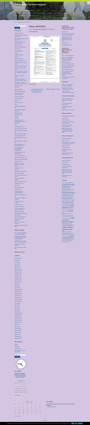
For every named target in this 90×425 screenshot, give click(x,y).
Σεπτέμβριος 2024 (18, 299)
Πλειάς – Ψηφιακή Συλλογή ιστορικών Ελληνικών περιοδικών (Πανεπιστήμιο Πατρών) (67, 73)
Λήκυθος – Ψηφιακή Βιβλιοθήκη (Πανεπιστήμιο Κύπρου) (68, 66)
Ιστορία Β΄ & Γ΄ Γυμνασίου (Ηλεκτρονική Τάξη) (67, 126)
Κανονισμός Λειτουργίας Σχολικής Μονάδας (19, 94)
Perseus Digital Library (66, 160)
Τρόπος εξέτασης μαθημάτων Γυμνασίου (20, 198)
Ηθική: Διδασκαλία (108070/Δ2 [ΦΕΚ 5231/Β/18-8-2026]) (21, 233)
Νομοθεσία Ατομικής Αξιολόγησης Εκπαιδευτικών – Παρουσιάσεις (21, 121)
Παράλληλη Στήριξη (18, 161)
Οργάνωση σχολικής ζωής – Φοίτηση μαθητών (20, 153)
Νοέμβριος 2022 (18, 330)
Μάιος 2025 (17, 285)
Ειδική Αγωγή (17, 13)
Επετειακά (17, 87)
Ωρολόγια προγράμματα (67, 239)
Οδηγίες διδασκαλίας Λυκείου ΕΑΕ (20, 138)
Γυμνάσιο (38, 10)
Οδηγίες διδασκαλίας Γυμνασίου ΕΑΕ (21, 131)
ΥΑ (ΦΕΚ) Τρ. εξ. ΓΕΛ (19, 204)
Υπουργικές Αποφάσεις (19, 211)
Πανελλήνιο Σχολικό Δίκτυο (33, 15)
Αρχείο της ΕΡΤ (65, 117)
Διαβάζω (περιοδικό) (66, 61)
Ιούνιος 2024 (17, 305)
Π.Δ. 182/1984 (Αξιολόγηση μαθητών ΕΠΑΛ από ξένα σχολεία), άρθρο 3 (36, 91)
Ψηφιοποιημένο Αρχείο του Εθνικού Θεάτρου (67, 153)
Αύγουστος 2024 (18, 301)
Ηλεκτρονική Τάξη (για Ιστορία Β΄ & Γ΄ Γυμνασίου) (68, 122)
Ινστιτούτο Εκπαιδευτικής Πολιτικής (67, 107)
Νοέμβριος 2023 (18, 316)
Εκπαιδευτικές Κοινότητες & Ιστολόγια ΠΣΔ (20, 351)
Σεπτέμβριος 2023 (18, 320)
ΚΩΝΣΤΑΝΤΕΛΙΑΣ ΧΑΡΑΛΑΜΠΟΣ (40, 29)
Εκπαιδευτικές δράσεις (68, 190)
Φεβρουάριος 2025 (18, 289)
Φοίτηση (66, 231)
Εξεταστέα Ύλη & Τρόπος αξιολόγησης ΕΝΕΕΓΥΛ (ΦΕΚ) (20, 79)
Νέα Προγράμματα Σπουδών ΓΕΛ (20, 107)
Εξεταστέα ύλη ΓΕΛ (67, 198)
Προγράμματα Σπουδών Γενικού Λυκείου (21, 175)
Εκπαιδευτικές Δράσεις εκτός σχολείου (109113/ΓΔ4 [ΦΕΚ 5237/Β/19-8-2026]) (20, 237)
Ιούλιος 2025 (17, 283)
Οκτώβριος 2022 (18, 332)
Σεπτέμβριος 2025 (18, 279)
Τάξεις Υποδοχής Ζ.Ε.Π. (19, 187)
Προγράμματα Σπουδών (19, 173)
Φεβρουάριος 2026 (18, 270)
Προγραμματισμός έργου (66, 218)
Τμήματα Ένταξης (18, 189)
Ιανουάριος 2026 (18, 271)
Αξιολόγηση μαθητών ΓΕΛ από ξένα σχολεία (21, 36)
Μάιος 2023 (17, 324)
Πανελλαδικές (64, 215)
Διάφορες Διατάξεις (18, 50)
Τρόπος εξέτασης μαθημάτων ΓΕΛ (20, 195)
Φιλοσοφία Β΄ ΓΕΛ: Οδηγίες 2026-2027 (20, 244)
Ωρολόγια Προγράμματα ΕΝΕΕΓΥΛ (19, 222)
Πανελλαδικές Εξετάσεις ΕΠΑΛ (21, 159)
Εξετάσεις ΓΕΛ (66, 195)
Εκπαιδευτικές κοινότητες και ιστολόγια (7, 0)
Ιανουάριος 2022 (18, 336)
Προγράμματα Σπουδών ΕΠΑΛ (21, 181)
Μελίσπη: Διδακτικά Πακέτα (67, 69)
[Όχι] (88, 423)
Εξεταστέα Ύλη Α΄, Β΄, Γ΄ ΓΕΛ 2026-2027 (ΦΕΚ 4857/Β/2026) (21, 241)
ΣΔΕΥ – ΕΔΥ (17, 185)
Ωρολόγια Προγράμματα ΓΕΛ (20, 216)
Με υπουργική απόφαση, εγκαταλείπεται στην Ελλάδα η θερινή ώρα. (20, 375)
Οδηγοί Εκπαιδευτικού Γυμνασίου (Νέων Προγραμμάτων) (19, 149)
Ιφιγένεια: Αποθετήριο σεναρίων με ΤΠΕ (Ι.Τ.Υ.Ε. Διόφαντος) (68, 34)
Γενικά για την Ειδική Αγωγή (20, 46)
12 (16, 388)
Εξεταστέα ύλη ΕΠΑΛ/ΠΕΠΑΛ (66, 199)
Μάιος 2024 (17, 307)
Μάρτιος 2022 (17, 334)
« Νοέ (16, 395)
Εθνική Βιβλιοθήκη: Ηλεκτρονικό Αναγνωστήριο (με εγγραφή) (68, 143)
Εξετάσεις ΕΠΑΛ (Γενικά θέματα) (19, 76)
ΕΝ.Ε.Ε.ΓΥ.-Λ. (17, 56)
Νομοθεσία (49, 13)
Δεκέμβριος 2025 (18, 273)
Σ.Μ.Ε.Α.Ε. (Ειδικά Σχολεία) (65, 10)
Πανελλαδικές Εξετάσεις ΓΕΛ (20, 157)
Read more (80, 423)
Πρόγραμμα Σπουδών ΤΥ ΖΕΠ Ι (53, 90)
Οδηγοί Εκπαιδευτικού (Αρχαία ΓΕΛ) (21, 141)
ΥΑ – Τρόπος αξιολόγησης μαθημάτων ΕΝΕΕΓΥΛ (20, 209)
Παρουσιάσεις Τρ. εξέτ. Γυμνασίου (19, 168)
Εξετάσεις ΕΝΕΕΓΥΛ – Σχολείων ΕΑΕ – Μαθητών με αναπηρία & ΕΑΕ (21, 72)
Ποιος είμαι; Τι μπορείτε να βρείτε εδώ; (27, 10)
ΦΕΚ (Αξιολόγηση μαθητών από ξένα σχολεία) (21, 214)
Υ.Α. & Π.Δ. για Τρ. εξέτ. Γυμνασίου (19, 202)
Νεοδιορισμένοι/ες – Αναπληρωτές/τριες (19, 113)
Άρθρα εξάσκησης (18, 45)
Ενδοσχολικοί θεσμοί (19, 58)
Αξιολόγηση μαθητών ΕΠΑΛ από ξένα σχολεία (21, 39)
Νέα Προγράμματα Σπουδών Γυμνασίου (20, 110)
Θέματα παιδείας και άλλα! (20, 15)
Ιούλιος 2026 (17, 260)
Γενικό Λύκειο (45, 10)
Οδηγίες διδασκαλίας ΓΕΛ (20, 126)
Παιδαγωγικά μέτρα (68, 213)
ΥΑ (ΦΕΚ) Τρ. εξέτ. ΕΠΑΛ (19, 206)
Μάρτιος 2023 (17, 326)
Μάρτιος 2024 (17, 310)
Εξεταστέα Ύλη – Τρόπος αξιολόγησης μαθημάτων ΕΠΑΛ (21, 83)
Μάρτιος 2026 (17, 268)
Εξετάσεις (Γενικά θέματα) (20, 60)
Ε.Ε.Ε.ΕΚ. (16, 52)
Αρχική (16, 10)
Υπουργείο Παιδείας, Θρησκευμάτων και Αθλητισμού (68, 92)
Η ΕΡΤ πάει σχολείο (66, 119)
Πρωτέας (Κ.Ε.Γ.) (65, 42)
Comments (18, 348)
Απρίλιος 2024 (17, 308)
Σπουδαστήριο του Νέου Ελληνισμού (67, 150)
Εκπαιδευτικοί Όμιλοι (19, 54)
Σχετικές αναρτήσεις (20, 377)
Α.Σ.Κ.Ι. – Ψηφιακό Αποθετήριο (68, 55)
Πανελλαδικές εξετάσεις (19, 155)
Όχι (76, 423)
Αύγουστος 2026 (18, 258)
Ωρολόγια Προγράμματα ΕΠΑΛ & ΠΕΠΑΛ (21, 226)
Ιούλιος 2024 (17, 303)
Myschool (63, 182)
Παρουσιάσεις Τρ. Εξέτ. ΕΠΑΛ (20, 171)
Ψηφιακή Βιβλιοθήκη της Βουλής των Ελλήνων (68, 77)
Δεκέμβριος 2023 (18, 314)
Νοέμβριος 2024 (18, 295)
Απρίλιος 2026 (17, 266)
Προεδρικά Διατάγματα (19, 183)
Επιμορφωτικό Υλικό (58, 13)
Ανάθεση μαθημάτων (70, 182)
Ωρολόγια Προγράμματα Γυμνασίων (19, 219)
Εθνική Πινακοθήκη (66, 145)
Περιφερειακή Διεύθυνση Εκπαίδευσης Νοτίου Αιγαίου (67, 88)
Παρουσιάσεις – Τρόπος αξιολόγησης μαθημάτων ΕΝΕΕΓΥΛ (19, 164)
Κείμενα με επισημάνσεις (20, 96)
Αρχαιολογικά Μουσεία (66, 138)
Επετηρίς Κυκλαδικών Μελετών (68, 63)
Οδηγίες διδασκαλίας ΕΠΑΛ (20, 135)
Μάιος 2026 (17, 264)
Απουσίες (71, 186)
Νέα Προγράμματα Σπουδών (39, 13)
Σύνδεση (16, 0)
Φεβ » (19, 395)
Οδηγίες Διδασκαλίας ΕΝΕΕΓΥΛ (21, 133)
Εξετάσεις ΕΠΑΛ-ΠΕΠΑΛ (69, 196)
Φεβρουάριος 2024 (18, 312)
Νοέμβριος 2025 (18, 275)
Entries (17, 346)
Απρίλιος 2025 (17, 287)
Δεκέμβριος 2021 (18, 338)
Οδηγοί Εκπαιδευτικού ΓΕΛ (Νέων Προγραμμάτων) (20, 145)
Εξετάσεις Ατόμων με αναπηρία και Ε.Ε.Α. (21, 63)
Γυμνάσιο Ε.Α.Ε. (18, 48)
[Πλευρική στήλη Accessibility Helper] (89, 3)
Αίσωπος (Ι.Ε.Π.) (65, 31)
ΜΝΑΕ (16, 104)
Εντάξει (73, 423)
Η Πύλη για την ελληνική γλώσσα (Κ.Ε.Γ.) (67, 104)
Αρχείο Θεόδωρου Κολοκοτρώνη (68, 115)
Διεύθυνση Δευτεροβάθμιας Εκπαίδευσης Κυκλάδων (67, 85)
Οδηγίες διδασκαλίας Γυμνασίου (21, 128)
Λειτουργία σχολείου (26, 13)
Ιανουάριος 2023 (18, 328)
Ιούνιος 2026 (17, 262)
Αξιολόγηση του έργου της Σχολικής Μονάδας (20, 42)
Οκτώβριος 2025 (18, 277)
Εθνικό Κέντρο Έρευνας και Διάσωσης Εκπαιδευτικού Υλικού (67, 100)
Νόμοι (23, 22)
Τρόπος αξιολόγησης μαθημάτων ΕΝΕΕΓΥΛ (19, 192)
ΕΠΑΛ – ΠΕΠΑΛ (54, 10)
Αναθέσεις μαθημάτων (19, 33)
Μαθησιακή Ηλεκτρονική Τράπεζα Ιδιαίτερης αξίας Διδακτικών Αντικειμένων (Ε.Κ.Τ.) (67, 38)
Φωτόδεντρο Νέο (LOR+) (67, 44)
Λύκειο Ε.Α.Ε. (17, 100)
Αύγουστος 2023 (18, 322)
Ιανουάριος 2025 (18, 291)
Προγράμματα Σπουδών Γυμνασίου (19, 179)
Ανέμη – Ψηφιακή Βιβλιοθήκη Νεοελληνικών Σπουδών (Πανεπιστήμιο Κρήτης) (67, 58)
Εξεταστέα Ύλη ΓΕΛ (19, 85)
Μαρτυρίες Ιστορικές (19, 102)
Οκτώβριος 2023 (18, 318)
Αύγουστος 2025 (18, 281)
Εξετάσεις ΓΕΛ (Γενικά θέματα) (21, 65)
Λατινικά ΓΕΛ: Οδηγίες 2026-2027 (20, 248)
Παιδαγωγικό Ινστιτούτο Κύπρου (68, 109)
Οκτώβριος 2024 (18, 297)
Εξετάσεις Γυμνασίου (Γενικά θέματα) (20, 68)
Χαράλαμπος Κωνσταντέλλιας (30, 4)
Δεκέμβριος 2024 (18, 293)
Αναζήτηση (74, 18)
